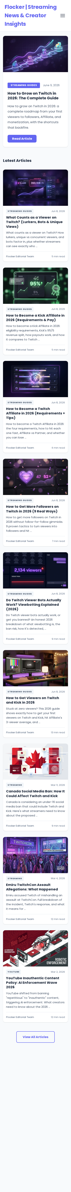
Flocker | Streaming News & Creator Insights (31, 15)
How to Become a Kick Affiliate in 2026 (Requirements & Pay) (35, 317)
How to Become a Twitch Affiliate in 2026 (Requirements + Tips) (35, 413)
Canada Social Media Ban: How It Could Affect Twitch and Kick (35, 793)
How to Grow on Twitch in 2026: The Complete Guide (33, 96)
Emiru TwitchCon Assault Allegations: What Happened (32, 887)
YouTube (13, 971)
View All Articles (35, 1037)
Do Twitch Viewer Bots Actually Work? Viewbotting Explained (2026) (33, 605)
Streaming (15, 784)
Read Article (22, 139)
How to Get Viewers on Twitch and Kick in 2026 (32, 700)
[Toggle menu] (62, 16)
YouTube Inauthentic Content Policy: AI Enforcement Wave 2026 (32, 983)
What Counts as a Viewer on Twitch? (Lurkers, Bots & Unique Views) (34, 222)
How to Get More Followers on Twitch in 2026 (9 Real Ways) (32, 508)
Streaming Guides (24, 85)
